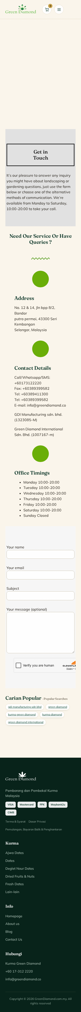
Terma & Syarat (15, 821)
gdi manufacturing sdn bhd (24, 706)
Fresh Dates (14, 884)
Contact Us (13, 939)
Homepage (13, 916)
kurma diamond (52, 714)
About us (12, 924)
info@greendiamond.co (23, 979)
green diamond (57, 706)
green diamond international (25, 722)
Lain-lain (12, 892)
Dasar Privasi (37, 821)
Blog (8, 931)
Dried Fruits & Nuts (19, 876)
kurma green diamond (22, 714)
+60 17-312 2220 (19, 971)
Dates (9, 860)
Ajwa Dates (14, 853)
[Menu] (59, 9)
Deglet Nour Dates (19, 868)
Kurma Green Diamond (23, 963)
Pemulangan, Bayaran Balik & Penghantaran (33, 829)
